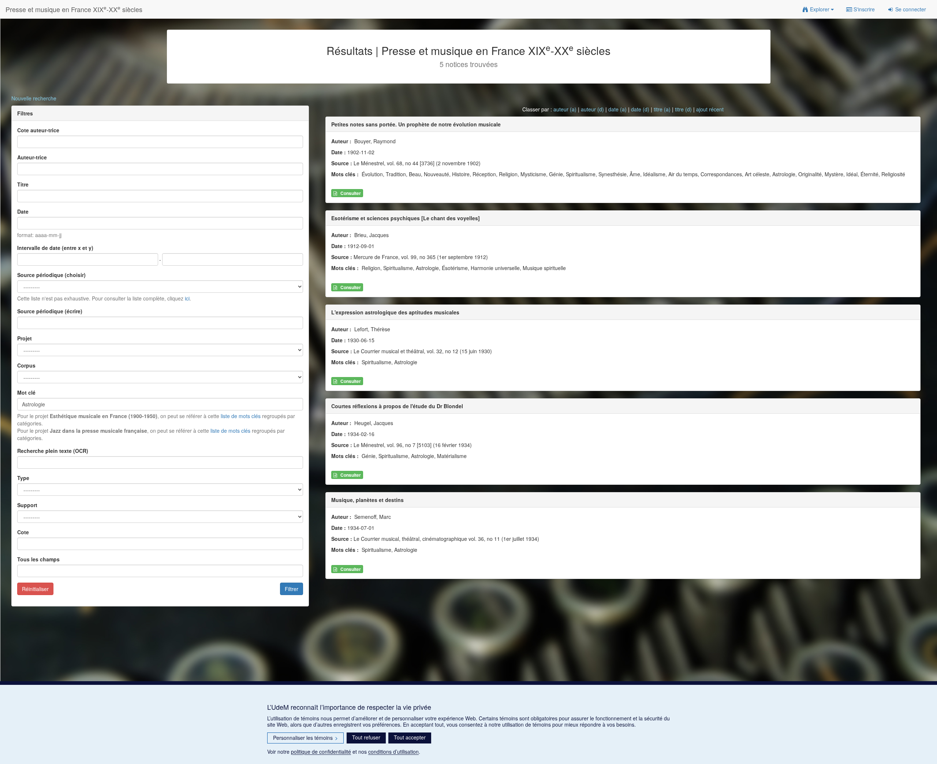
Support (27, 505)
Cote (23, 532)
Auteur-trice (32, 157)
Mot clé (26, 392)
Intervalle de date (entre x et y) (55, 247)
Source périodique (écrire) (49, 311)
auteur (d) (592, 109)
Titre (23, 184)
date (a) (617, 109)
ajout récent (710, 109)
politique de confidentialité (321, 751)
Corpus (26, 365)
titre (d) (683, 109)
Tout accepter (410, 737)
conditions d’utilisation (393, 751)
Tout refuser (366, 737)
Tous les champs (38, 559)
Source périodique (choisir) (51, 274)
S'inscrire (863, 9)
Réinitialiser (35, 589)
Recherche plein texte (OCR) (52, 450)
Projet (24, 338)
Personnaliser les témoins (305, 737)
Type (23, 477)
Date (23, 211)
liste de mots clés (241, 416)
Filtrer (291, 589)
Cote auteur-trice (38, 130)
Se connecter (910, 9)
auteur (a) (564, 109)
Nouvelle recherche (33, 98)
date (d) (640, 109)
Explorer (820, 9)
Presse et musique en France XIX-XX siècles (73, 9)
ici (187, 298)
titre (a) (662, 109)
